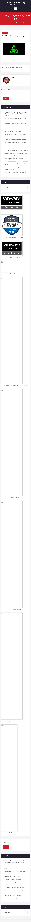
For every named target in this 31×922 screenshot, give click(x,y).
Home (8, 22)
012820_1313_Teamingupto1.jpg (17, 22)
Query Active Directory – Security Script (12, 131)
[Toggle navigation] (15, 8)
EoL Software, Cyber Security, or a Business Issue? (15, 139)
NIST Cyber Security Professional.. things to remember (16, 150)
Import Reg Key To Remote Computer (12, 147)
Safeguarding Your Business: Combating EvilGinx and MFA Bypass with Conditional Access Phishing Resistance (15, 114)
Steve (4, 39)
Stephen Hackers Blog (15, 2)
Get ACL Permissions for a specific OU (12, 128)
